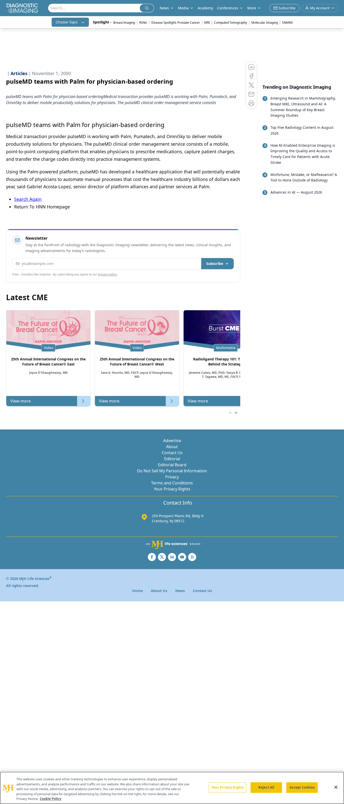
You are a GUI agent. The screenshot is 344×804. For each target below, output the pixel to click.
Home (137, 590)
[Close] (335, 787)
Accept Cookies (302, 787)
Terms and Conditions (172, 483)
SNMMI (287, 22)
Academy (205, 8)
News (180, 590)
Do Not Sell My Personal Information (172, 471)
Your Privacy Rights (172, 489)
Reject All (266, 787)
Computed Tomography (230, 22)
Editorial (172, 458)
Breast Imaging (124, 22)
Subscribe (214, 263)
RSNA (143, 22)
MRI (207, 22)
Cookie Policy (50, 798)
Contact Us (172, 452)
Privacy (172, 477)
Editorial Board (172, 465)
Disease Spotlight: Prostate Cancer (175, 22)
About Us (159, 590)
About (172, 446)
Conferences (227, 8)
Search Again (28, 199)
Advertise (172, 440)
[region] (172, 788)
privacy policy (107, 274)
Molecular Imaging (264, 22)
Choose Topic (67, 22)
